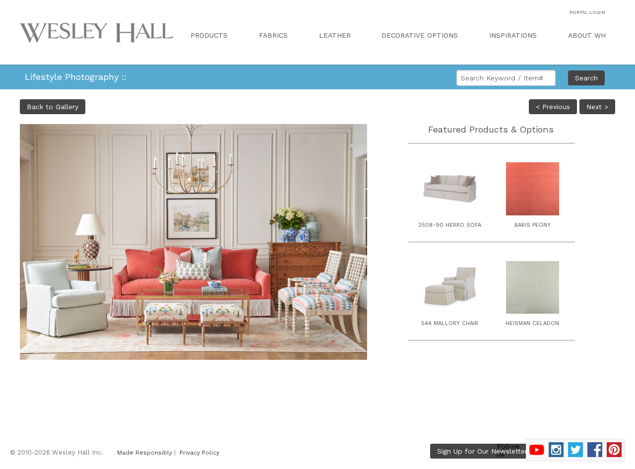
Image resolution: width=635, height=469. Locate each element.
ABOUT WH (587, 35)
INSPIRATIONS (513, 35)
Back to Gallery (52, 107)
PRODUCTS (209, 35)
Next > (597, 107)
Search (586, 78)
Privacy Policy (199, 452)
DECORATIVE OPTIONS (419, 35)
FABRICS (273, 35)
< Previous (553, 107)
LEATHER (335, 35)
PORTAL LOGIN (587, 12)
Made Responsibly (144, 452)
